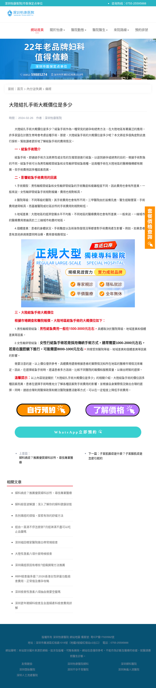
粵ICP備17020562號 (102, 637)
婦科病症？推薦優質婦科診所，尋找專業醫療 (43, 493)
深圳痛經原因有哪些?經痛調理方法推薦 (40, 565)
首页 (20, 89)
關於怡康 (56, 29)
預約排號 (141, 29)
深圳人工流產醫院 (27, 675)
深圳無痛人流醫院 (128, 669)
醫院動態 (77, 29)
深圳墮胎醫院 (27, 669)
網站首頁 (37, 29)
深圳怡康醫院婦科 (78, 664)
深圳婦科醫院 (129, 664)
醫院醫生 (98, 29)
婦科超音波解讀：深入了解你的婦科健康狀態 (43, 504)
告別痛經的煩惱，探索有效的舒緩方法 (39, 515)
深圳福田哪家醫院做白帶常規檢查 (36, 542)
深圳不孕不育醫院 (78, 669)
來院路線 (120, 29)
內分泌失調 (34, 89)
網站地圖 (75, 637)
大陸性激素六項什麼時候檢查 (33, 553)
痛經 (48, 89)
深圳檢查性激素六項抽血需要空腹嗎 (38, 592)
